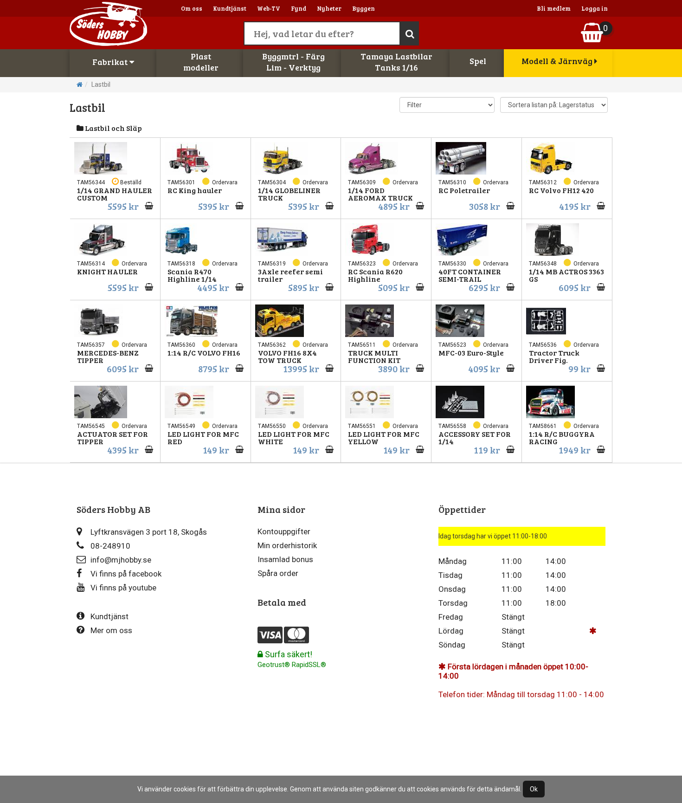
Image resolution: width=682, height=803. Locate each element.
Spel (478, 60)
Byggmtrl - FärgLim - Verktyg (293, 62)
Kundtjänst (229, 8)
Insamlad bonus (285, 559)
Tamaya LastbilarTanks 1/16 (396, 62)
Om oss (191, 8)
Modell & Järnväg (557, 60)
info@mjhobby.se (120, 559)
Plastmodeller (201, 62)
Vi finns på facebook (125, 573)
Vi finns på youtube (123, 587)
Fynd (298, 8)
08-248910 (110, 545)
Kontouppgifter (283, 531)
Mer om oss (111, 630)
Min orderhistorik (287, 545)
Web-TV (268, 8)
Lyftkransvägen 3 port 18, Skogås (148, 532)
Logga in (594, 8)
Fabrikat (110, 61)
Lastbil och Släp (113, 128)
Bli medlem (554, 8)
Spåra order (277, 573)
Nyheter (329, 8)
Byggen (363, 8)
